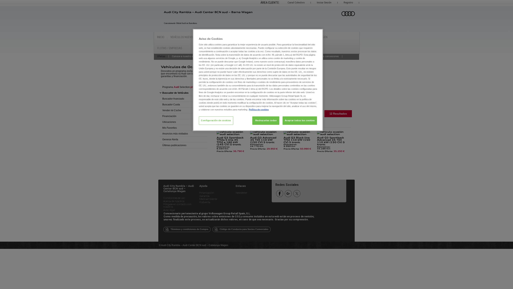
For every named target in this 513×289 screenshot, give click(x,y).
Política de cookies (259, 109)
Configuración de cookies (216, 120)
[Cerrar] (317, 33)
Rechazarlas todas (266, 120)
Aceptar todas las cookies (300, 120)
